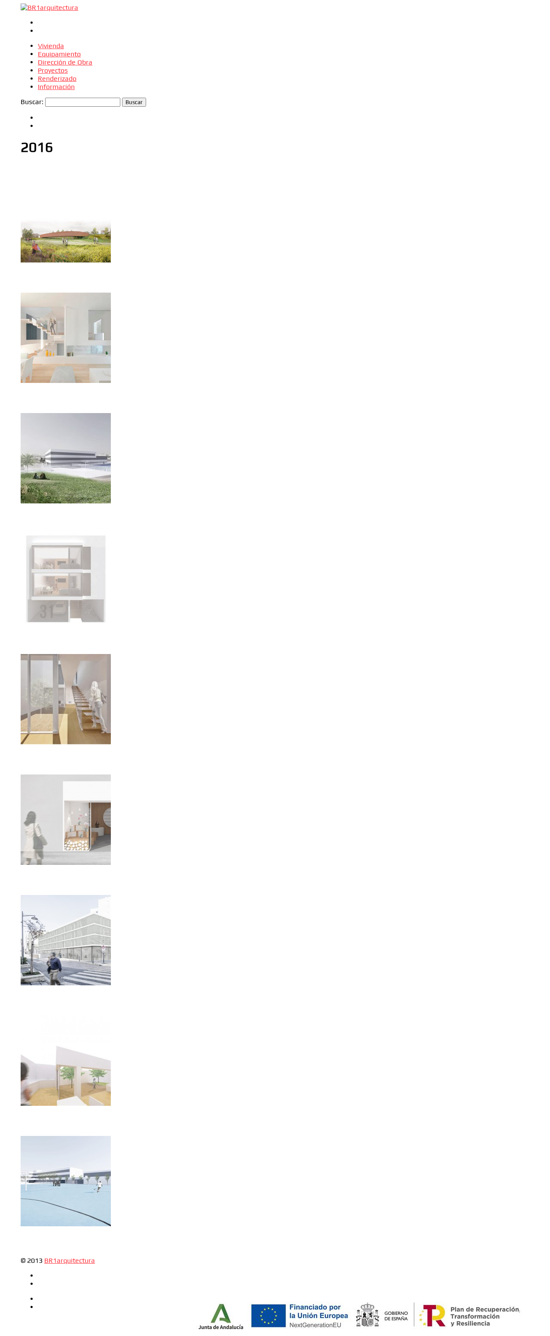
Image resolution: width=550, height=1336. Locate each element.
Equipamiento (59, 54)
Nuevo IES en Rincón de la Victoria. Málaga (60, 440)
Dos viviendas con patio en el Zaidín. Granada (65, 561)
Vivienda (51, 46)
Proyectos (53, 70)
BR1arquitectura (69, 1260)
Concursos (48, 177)
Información (56, 87)
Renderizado (57, 78)
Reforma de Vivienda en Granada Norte (58, 1043)
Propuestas (34, 185)
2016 (27, 177)
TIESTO (32, 790)
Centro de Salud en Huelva (61, 195)
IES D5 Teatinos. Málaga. (59, 1159)
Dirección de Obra (65, 62)
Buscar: (32, 102)
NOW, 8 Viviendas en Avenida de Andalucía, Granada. (54, 316)
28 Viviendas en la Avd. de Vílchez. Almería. (61, 914)
